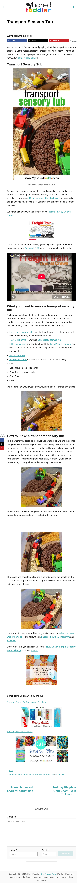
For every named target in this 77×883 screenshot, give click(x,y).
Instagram (65, 637)
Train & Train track (18, 340)
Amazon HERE (32, 248)
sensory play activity (27, 58)
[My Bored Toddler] (38, 7)
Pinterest (11, 640)
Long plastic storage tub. (21, 332)
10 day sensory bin (38, 198)
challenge (53, 198)
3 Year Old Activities (27, 774)
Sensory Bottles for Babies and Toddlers (26, 702)
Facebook (46, 637)
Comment (11, 817)
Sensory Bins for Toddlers (19, 731)
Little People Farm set (60, 344)
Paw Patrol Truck (18, 359)
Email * (45, 850)
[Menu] (3, 7)
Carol (11, 771)
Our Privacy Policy (49, 874)
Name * (13, 850)
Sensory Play (59, 774)
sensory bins (50, 774)
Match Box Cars (17, 355)
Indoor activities (40, 774)
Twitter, (55, 637)
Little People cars (17, 344)
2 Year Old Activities (13, 774)
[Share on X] (2, 444)
